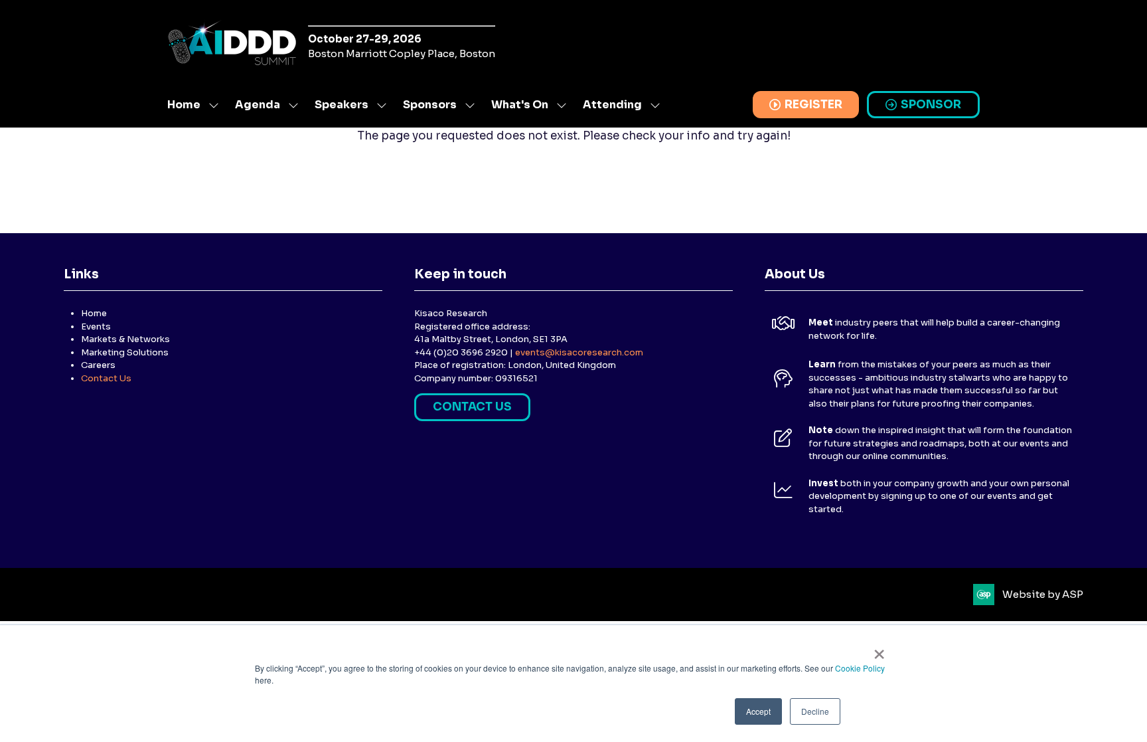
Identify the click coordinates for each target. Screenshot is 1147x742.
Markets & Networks (125, 339)
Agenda (257, 105)
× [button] (879, 650)
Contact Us (106, 378)
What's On (519, 105)
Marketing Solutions (125, 352)
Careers (98, 365)
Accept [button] (758, 711)
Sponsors (430, 105)
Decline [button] (815, 711)
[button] (806, 105)
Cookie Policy (860, 668)
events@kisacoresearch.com (579, 352)
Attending (612, 105)
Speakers (341, 105)
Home (183, 105)
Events (96, 326)
